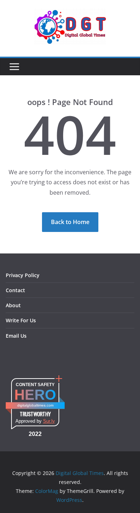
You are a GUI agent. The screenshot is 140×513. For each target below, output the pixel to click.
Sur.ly (49, 421)
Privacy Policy (22, 275)
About (13, 305)
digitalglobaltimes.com (35, 405)
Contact (15, 290)
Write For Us (21, 320)
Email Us (16, 335)
